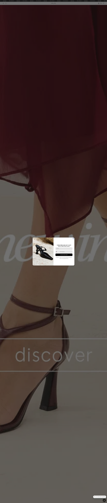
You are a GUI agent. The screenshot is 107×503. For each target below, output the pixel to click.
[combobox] (57, 251)
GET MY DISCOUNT (64, 254)
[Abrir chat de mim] (104, 500)
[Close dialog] (73, 238)
